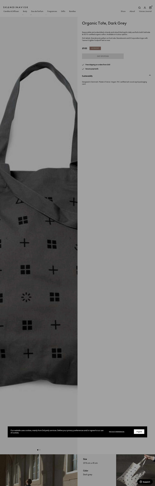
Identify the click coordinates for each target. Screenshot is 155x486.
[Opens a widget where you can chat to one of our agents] (145, 482)
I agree (139, 432)
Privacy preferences (116, 431)
